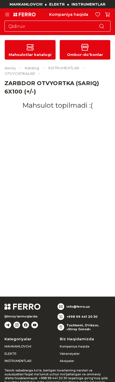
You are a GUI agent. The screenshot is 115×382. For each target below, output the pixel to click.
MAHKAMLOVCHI (25, 4)
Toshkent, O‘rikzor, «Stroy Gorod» (82, 327)
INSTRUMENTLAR (88, 4)
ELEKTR (57, 4)
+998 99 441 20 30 (81, 317)
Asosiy (10, 68)
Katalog (32, 68)
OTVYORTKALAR (19, 73)
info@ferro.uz (78, 307)
